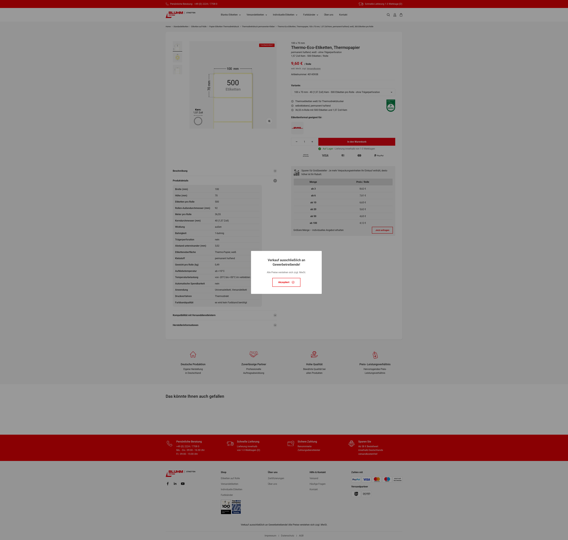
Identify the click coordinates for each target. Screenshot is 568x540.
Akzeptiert (283, 282)
